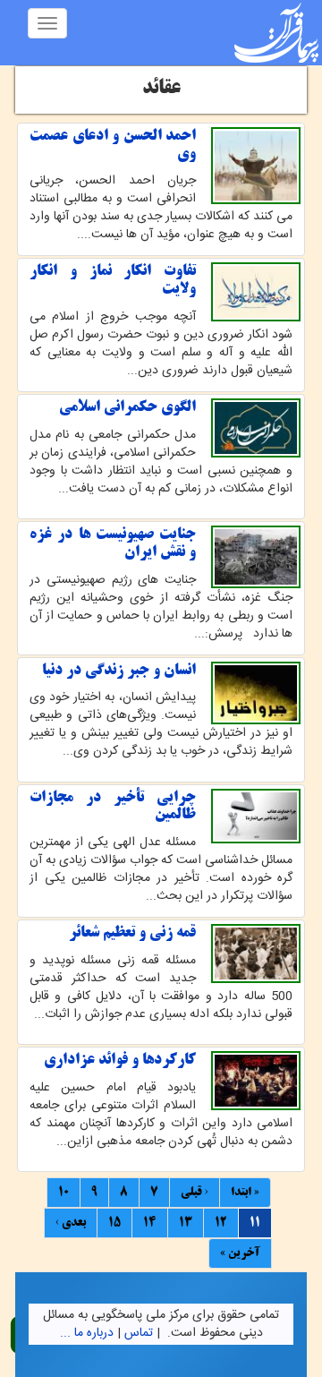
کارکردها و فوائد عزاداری (120, 1060)
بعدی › (70, 1223)
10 (63, 1192)
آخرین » (240, 1253)
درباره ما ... (87, 1333)
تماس (138, 1333)
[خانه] (276, 32)
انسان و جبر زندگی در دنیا (119, 671)
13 (185, 1223)
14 (150, 1223)
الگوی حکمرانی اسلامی (127, 407)
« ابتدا (245, 1192)
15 (114, 1223)
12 (221, 1223)
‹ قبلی (194, 1192)
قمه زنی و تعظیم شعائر (132, 933)
